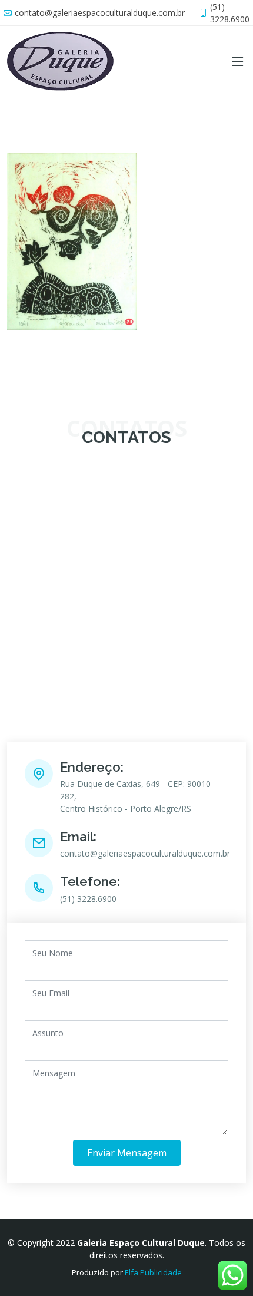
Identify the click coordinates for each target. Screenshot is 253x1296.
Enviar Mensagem (127, 1152)
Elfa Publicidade (153, 1272)
